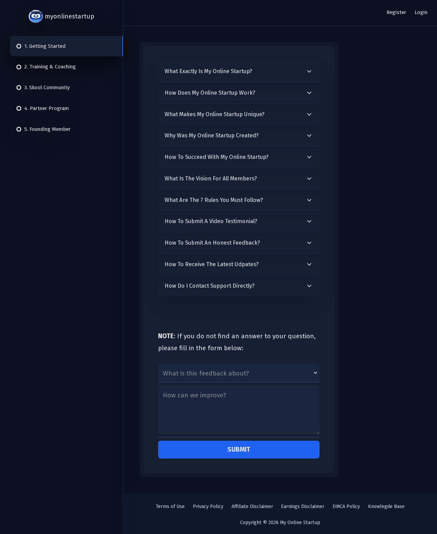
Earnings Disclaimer (302, 506)
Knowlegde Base (386, 506)
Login (420, 12)
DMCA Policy (346, 506)
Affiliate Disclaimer (252, 506)
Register (396, 12)
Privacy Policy (208, 506)
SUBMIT (238, 449)
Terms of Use (170, 506)
